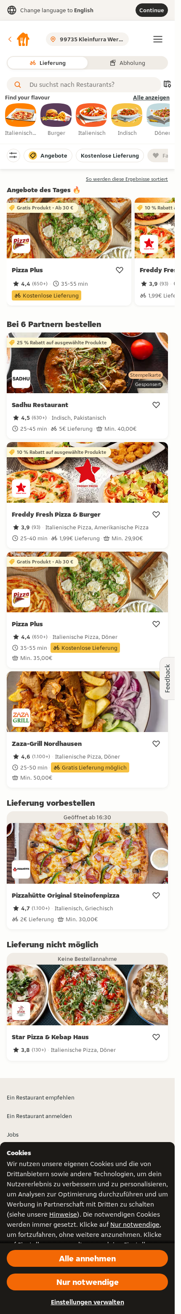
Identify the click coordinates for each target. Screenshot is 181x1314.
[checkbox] (21, 120)
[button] (18, 39)
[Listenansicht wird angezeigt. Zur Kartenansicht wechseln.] (167, 85)
